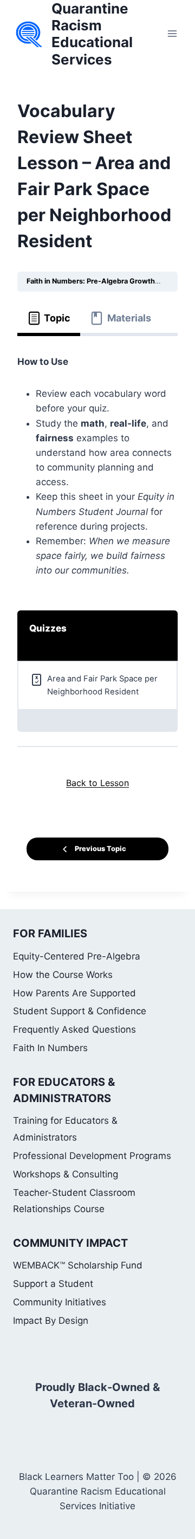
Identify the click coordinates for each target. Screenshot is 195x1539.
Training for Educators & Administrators (65, 1129)
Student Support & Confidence (79, 1011)
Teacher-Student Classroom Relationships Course (74, 1201)
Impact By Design (50, 1320)
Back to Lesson (97, 782)
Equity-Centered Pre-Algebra (76, 956)
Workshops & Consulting (65, 1174)
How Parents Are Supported (74, 993)
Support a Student (53, 1283)
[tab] (48, 318)
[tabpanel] (97, 466)
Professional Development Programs (92, 1155)
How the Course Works (63, 974)
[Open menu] (172, 33)
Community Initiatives (59, 1302)
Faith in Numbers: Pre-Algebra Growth (92, 281)
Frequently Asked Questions (74, 1029)
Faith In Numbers (50, 1047)
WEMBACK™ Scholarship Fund (77, 1265)
